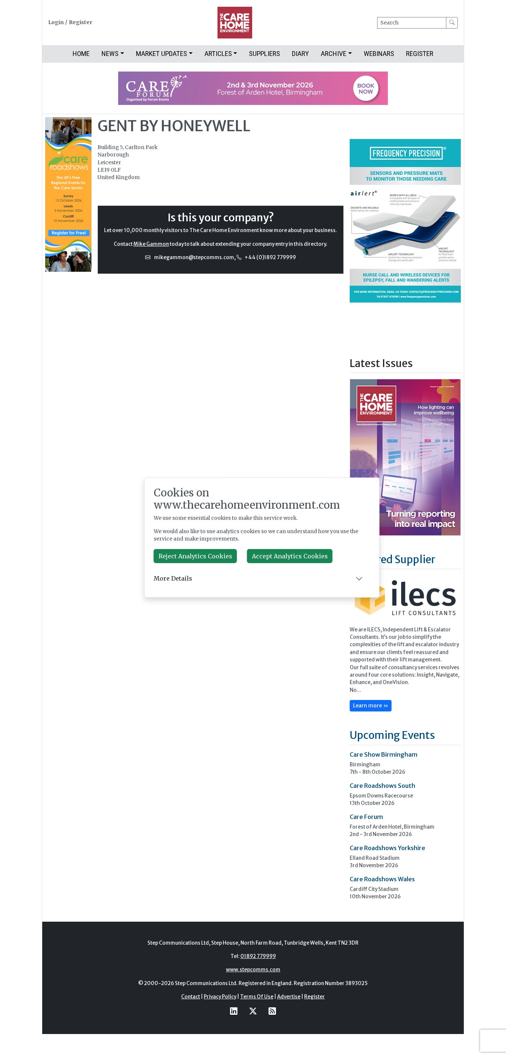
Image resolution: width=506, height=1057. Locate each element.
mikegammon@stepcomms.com (194, 257)
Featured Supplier (392, 559)
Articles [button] (218, 53)
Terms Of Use (256, 997)
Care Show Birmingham (383, 754)
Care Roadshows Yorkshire (387, 848)
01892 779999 (258, 956)
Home (81, 53)
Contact (190, 997)
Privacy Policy (220, 997)
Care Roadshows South (382, 785)
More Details (173, 578)
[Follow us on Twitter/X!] (253, 1011)
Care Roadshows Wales (382, 879)
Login (56, 22)
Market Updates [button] (161, 53)
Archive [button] (333, 53)
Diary (300, 53)
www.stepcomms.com (253, 970)
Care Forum (366, 816)
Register (80, 22)
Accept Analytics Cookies (290, 556)
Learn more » (370, 705)
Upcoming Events (392, 735)
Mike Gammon (151, 244)
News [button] (110, 53)
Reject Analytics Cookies (195, 556)
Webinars (379, 53)
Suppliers (264, 53)
